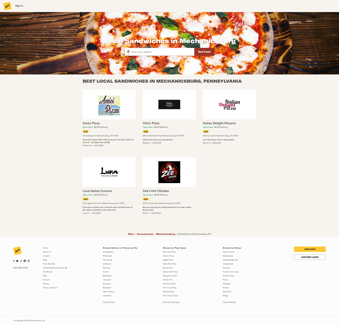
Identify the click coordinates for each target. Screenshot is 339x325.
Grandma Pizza (169, 283)
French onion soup (230, 272)
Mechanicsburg (165, 234)
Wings (225, 295)
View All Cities (109, 302)
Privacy (46, 283)
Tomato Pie (167, 279)
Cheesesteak (228, 264)
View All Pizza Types (171, 302)
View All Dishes (229, 302)
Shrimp (226, 287)
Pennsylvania (145, 234)
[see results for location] (128, 52)
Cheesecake (228, 256)
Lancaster (107, 279)
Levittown (107, 295)
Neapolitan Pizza (170, 276)
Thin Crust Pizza (170, 287)
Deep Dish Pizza (169, 264)
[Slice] (7, 6)
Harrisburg (107, 260)
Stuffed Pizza (168, 291)
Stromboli (227, 291)
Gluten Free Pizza (170, 272)
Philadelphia (108, 252)
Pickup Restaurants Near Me (55, 268)
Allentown (107, 264)
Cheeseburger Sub (230, 260)
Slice (131, 234)
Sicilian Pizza (168, 256)
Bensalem (107, 287)
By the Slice (168, 268)
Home (45, 248)
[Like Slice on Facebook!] (13, 261)
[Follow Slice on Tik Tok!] (21, 261)
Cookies (226, 268)
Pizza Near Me (49, 264)
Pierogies (227, 283)
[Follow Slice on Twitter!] (17, 261)
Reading (106, 268)
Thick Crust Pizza (170, 295)
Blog (45, 260)
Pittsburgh (107, 256)
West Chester (108, 291)
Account (46, 279)
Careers (46, 256)
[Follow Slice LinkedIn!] (25, 261)
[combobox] (163, 52)
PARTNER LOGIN (309, 257)
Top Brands (48, 272)
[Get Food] (204, 52)
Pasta (225, 279)
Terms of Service (50, 287)
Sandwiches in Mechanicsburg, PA (194, 234)
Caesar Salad (228, 252)
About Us (47, 252)
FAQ (44, 276)
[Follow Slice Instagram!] (28, 261)
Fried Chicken (229, 276)
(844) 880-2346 (20, 267)
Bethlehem (107, 276)
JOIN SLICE (310, 249)
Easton (106, 272)
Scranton (107, 283)
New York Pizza (169, 252)
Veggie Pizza (168, 260)
